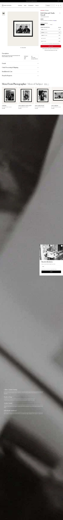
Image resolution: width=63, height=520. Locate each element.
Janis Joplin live (54, 105)
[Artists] (25, 5)
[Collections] (20, 5)
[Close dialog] (62, 246)
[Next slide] (61, 98)
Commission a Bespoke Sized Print (54, 43)
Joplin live (4, 105)
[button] (45, 10)
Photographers (31, 5)
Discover (37, 5)
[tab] (14, 84)
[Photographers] (31, 5)
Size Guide (59, 27)
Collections (20, 5)
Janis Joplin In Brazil (39, 105)
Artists (25, 5)
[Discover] (37, 5)
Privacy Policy (52, 269)
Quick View (10, 102)
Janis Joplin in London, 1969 (24, 105)
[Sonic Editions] (6, 5)
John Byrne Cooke (45, 16)
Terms (55, 269)
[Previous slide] (2, 98)
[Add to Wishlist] (60, 13)
